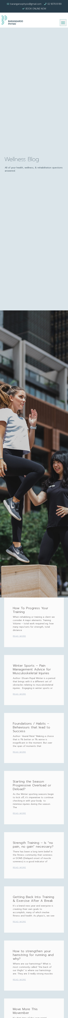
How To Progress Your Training (30, 610)
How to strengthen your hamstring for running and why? (33, 955)
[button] (63, 22)
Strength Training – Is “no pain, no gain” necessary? (33, 844)
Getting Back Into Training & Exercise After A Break (33, 899)
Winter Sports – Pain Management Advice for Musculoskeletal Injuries (32, 669)
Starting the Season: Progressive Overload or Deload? (32, 785)
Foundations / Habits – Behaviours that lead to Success (31, 727)
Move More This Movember (25, 1011)
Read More (19, 636)
